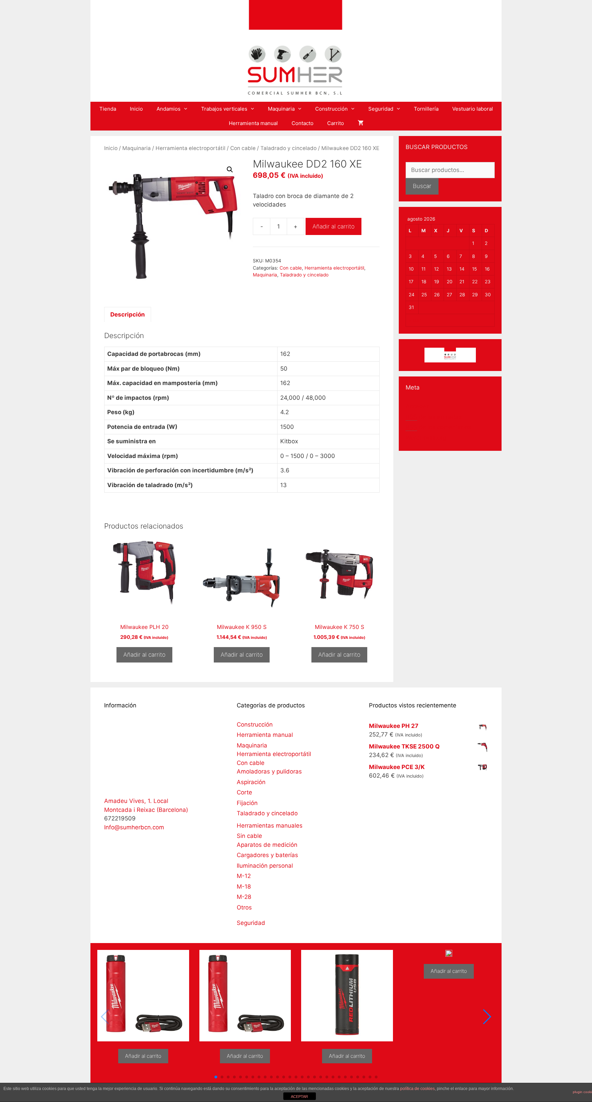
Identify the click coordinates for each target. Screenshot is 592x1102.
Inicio (136, 109)
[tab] (127, 314)
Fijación (247, 803)
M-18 (244, 886)
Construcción (331, 109)
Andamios (169, 109)
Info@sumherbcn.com (134, 827)
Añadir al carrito (333, 226)
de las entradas (434, 416)
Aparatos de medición (267, 844)
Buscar (422, 186)
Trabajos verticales (224, 109)
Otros (244, 907)
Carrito (335, 123)
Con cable (243, 148)
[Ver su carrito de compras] (360, 123)
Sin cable (249, 835)
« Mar (415, 320)
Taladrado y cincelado (288, 148)
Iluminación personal (265, 865)
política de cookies (417, 1088)
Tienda (107, 109)
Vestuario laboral (472, 109)
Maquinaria (281, 109)
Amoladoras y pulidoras (269, 771)
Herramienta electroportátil (190, 148)
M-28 (244, 896)
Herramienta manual (253, 123)
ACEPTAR (299, 1096)
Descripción (127, 314)
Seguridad (380, 109)
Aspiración (251, 782)
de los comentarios (438, 427)
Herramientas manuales (270, 825)
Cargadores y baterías (267, 855)
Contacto (302, 123)
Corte (244, 792)
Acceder (417, 406)
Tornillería (426, 109)
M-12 (244, 875)
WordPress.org (426, 437)
